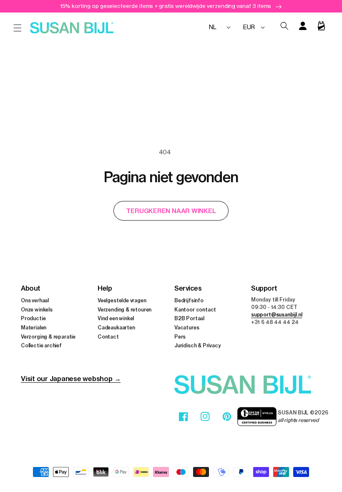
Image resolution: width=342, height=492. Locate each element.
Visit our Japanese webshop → (71, 378)
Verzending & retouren (124, 309)
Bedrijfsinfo (189, 300)
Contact (108, 337)
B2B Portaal (189, 318)
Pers (180, 337)
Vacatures (186, 327)
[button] (17, 28)
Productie (33, 318)
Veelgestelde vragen (122, 300)
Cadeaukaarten (116, 327)
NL (212, 26)
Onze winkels (37, 309)
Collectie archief (41, 345)
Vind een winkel (116, 318)
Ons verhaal (35, 300)
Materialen (33, 327)
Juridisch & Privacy (197, 345)
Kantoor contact (195, 309)
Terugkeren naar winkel (171, 211)
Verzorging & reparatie (48, 337)
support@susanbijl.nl (276, 314)
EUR (248, 26)
